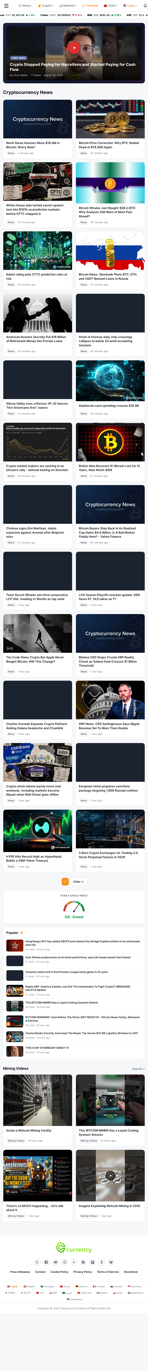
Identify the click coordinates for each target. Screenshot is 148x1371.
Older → (78, 881)
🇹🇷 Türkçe (65, 1286)
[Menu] (6, 6)
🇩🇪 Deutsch (81, 1286)
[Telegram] (83, 1262)
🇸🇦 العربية (67, 1292)
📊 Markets (67, 5)
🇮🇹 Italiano (102, 1292)
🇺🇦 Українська (74, 1299)
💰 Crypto (45, 5)
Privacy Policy (82, 1271)
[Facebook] (46, 1262)
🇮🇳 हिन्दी (53, 1292)
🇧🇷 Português (47, 1286)
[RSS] (74, 1262)
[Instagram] (64, 1262)
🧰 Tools (110, 5)
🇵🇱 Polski (117, 1292)
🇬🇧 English (12, 1286)
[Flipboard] (92, 1262)
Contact (40, 1271)
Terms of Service (108, 1271)
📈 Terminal (90, 5)
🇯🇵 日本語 (10, 1292)
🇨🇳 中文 (40, 1292)
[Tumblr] (101, 1262)
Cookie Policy (59, 1271)
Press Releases (20, 1271)
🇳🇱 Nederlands (135, 1292)
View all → (138, 1068)
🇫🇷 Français (99, 1286)
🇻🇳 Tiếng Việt (84, 1292)
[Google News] (55, 1262)
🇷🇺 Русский (116, 1286)
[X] (37, 1262)
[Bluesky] (111, 1262)
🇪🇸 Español (29, 1286)
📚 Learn (130, 5)
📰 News (25, 5)
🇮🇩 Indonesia (134, 1286)
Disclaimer (131, 1271)
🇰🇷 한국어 (25, 1292)
